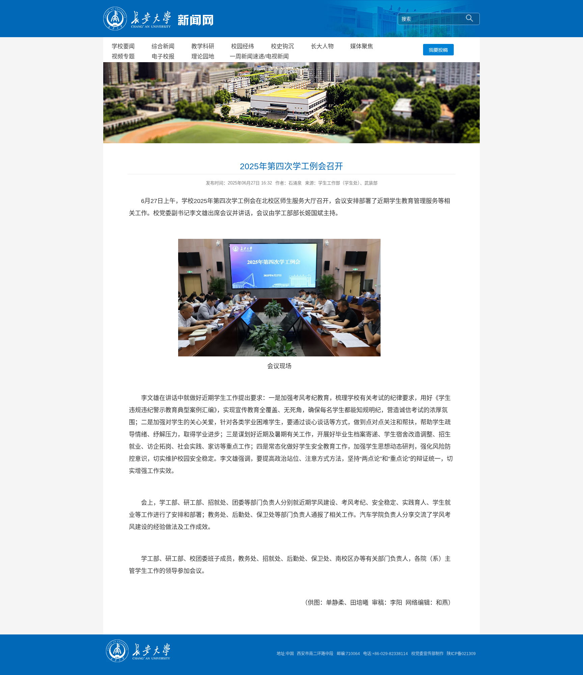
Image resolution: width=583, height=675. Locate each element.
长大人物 (322, 46)
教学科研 (202, 46)
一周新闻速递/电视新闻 (259, 56)
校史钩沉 (282, 46)
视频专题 (123, 56)
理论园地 (202, 56)
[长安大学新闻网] (158, 18)
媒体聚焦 (361, 46)
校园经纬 (242, 46)
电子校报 (162, 56)
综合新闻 (162, 46)
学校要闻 (123, 46)
